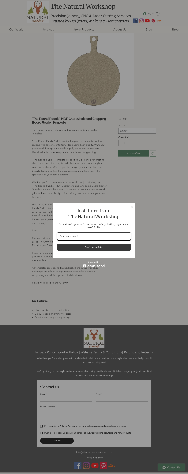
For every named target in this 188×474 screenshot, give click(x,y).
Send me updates (94, 247)
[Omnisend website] (94, 264)
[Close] (132, 206)
